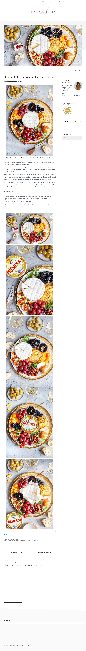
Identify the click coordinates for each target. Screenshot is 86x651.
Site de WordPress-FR (8, 637)
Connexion (6, 631)
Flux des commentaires (8, 635)
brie (7, 540)
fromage (21, 540)
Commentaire (7, 567)
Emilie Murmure (43, 12)
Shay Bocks (26, 645)
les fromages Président (17, 157)
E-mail (5, 587)
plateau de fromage (34, 540)
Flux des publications (8, 633)
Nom (5, 581)
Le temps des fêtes (26, 540)
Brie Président (10, 540)
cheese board (16, 540)
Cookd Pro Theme (17, 645)
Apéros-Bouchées (21, 72)
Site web (5, 594)
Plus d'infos (64, 96)
